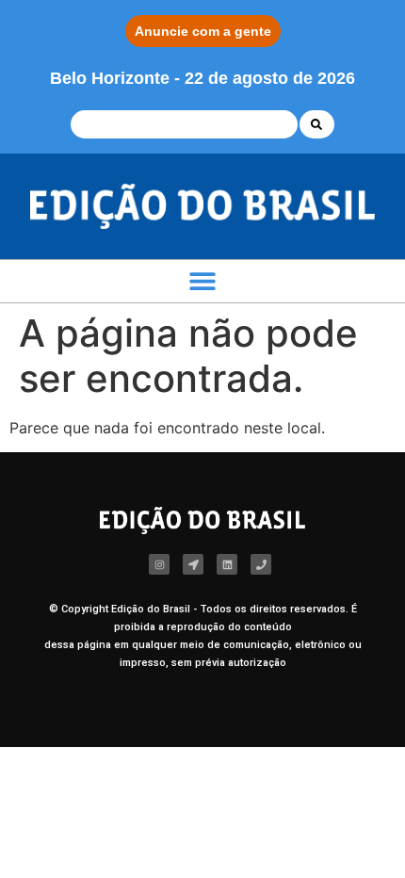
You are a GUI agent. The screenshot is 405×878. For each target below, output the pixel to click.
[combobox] (184, 124)
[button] (203, 281)
